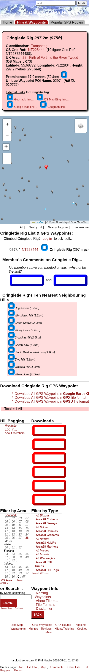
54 (27, 573)
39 (20, 557)
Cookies (82, 628)
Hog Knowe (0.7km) (27, 308)
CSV (38, 499)
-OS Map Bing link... (56, 99)
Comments (57, 667)
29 (10, 541)
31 (13, 547)
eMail (49, 632)
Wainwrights (18, 628)
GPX (38, 430)
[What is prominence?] (64, 77)
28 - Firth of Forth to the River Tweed (50, 57)
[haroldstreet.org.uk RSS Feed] (27, 625)
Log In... (64, 280)
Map (43, 667)
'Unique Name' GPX (48, 444)
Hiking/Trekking (64, 628)
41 (6, 560)
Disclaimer (44, 608)
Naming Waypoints (43, 595)
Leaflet (39, 222)
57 (23, 576)
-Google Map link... (25, 106)
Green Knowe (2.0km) (28, 322)
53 (20, 573)
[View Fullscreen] (7, 158)
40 (27, 557)
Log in (47, 238)
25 (6, 537)
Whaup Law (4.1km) (27, 374)
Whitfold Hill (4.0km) (27, 367)
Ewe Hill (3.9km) (25, 359)
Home (7, 22)
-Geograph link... (57, 106)
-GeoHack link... (23, 99)
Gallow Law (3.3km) (27, 344)
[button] (46, 167)
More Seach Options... (13, 608)
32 (20, 547)
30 (6, 547)
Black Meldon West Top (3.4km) (35, 352)
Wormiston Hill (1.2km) (29, 315)
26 (13, 537)
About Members (15, 433)
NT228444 (36, 50)
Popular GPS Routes (67, 22)
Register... (22, 280)
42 (13, 560)
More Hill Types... (41, 573)
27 (20, 537)
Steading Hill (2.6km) (28, 337)
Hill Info (32, 667)
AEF (38, 486)
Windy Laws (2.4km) (27, 330)
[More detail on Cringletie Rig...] (45, 250)
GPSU (39, 458)
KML (38, 472)
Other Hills (74, 667)
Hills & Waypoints (31, 22)
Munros (33, 628)
